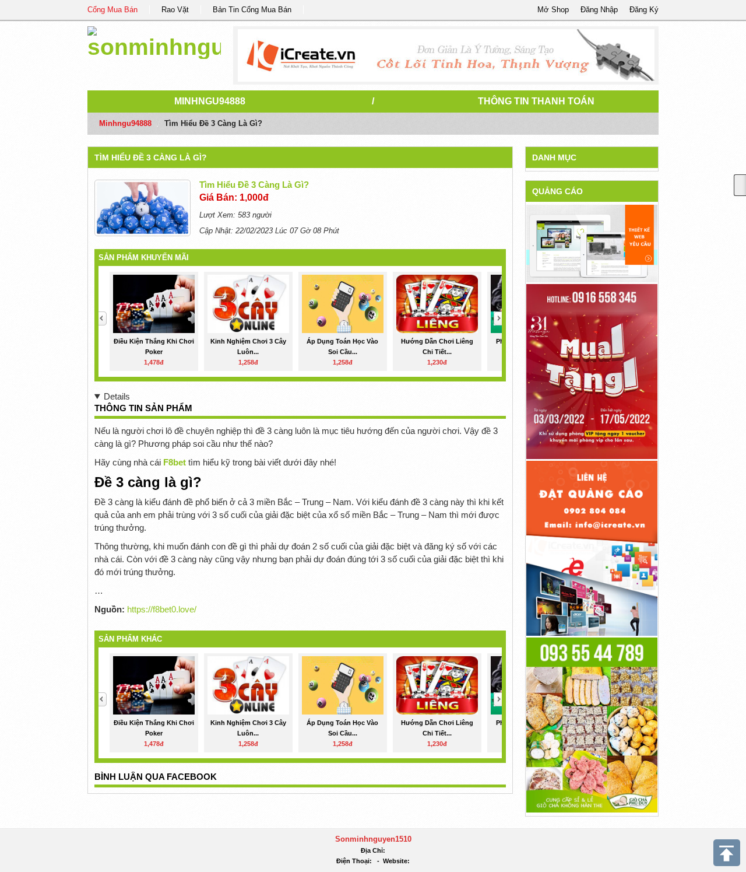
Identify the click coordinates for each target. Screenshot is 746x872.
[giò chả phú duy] (591, 724)
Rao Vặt (175, 9)
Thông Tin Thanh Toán (536, 101)
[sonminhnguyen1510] (154, 40)
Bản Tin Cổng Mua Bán (252, 9)
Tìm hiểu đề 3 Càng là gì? (150, 157)
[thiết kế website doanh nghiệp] (591, 243)
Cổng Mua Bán (112, 9)
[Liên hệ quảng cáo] (591, 547)
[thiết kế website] (446, 55)
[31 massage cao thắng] (591, 370)
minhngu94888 (209, 101)
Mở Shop (553, 9)
